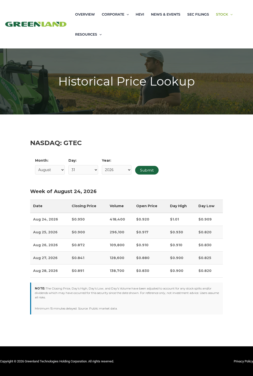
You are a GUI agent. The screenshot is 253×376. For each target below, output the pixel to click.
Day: (72, 160)
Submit (147, 170)
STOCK (222, 14)
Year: (106, 160)
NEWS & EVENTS (165, 14)
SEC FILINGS (198, 14)
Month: (41, 160)
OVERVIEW (85, 14)
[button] (126, 14)
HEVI (140, 14)
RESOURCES (86, 34)
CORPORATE (113, 14)
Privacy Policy (243, 361)
